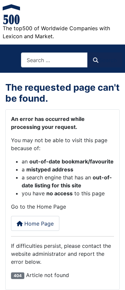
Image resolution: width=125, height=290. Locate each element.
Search (108, 60)
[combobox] (54, 59)
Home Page (38, 223)
